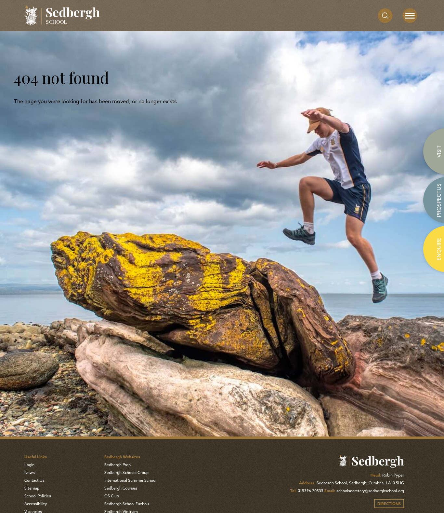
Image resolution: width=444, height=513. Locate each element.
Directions (389, 504)
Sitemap (31, 489)
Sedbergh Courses (120, 489)
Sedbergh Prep (117, 465)
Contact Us (34, 481)
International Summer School (130, 481)
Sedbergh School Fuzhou (126, 504)
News (29, 473)
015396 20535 (310, 491)
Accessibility (35, 504)
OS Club (111, 496)
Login (29, 465)
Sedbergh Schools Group (126, 473)
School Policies (37, 496)
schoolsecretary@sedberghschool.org (370, 491)
